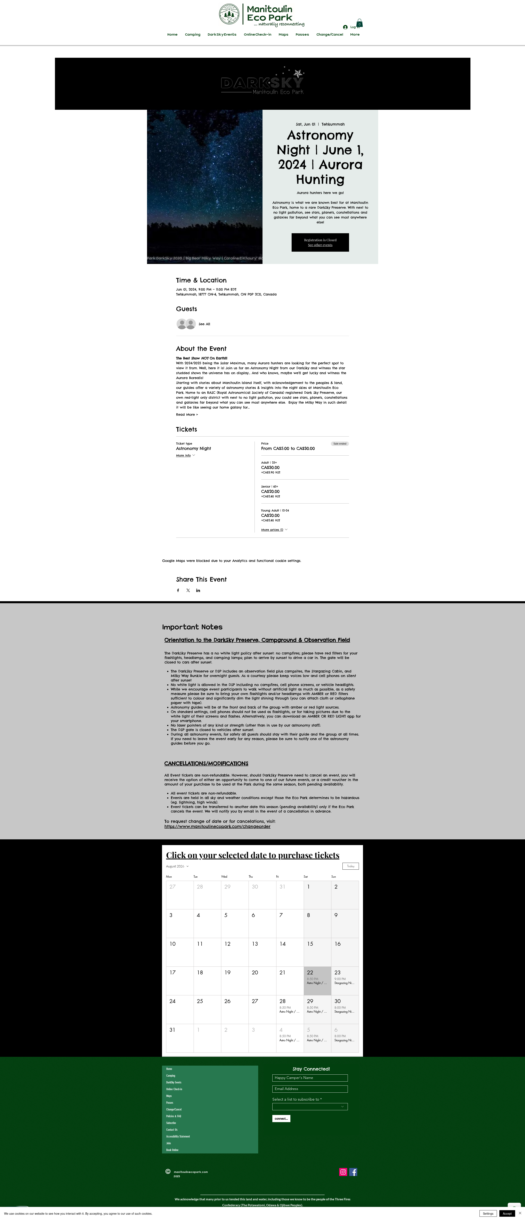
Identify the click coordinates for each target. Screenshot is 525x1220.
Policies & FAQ (173, 1116)
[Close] (520, 1213)
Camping (170, 1075)
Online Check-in (174, 1089)
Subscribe (171, 1123)
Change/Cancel (173, 1109)
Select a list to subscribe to (295, 1099)
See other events (320, 245)
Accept (507, 1213)
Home (169, 1069)
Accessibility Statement (178, 1136)
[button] (359, 23)
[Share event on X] (188, 590)
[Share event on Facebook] (178, 590)
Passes (169, 1103)
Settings (488, 1213)
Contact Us (171, 1130)
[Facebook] (353, 1172)
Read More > (187, 414)
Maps (169, 1096)
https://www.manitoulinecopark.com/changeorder (217, 826)
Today (350, 866)
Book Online (172, 1150)
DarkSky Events (173, 1082)
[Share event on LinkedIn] (198, 590)
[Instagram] (343, 1172)
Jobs (168, 1143)
